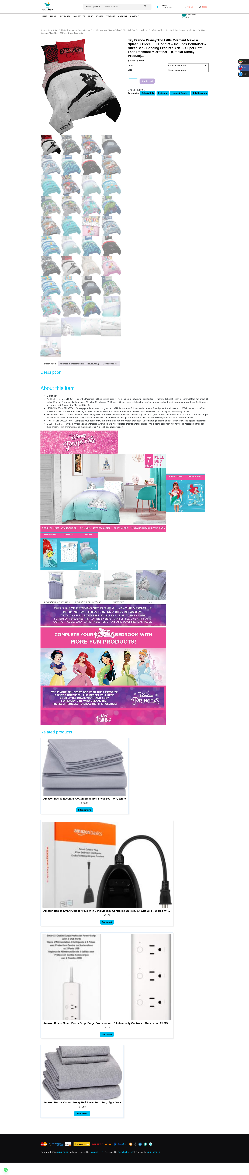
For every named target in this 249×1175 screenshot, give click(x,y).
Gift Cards (65, 16)
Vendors (110, 16)
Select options (84, 810)
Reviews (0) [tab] (93, 363)
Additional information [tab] (72, 363)
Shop (90, 16)
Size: (130, 69)
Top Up (53, 16)
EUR (243, 74)
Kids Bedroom (66, 30)
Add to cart (147, 81)
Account (122, 16)
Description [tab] (50, 363)
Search (145, 6)
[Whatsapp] (6, 1170)
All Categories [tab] (92, 7)
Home (44, 16)
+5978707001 (167, 8)
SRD (243, 61)
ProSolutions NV (126, 1152)
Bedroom (163, 93)
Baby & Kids (53, 30)
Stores (99, 16)
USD (243, 67)
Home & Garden (180, 93)
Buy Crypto (79, 16)
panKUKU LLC (96, 1152)
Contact (134, 16)
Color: (131, 65)
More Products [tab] (109, 363)
